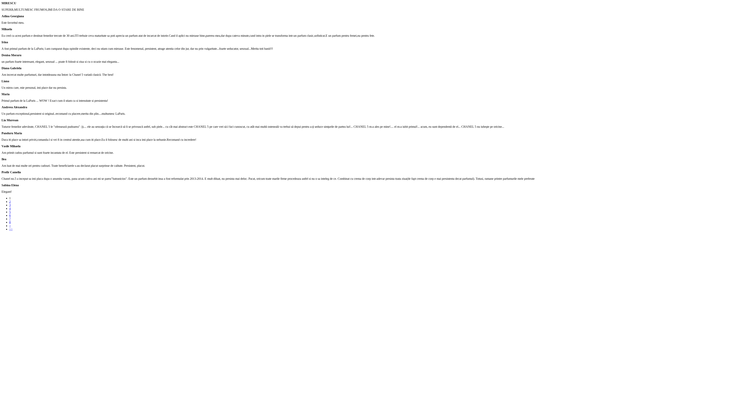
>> (11, 229)
